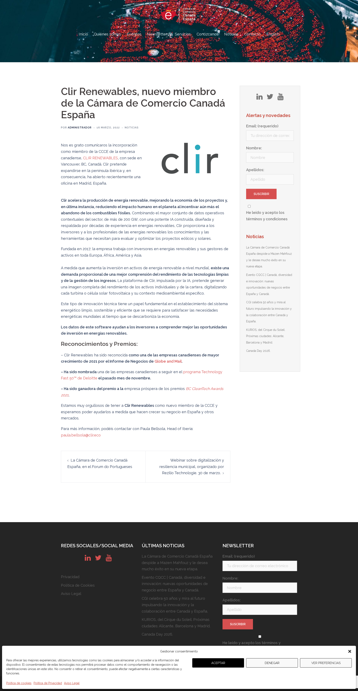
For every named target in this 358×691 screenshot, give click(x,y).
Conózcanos (207, 34)
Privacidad (70, 577)
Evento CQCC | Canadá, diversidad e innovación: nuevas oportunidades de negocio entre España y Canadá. (175, 583)
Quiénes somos (107, 34)
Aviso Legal (72, 683)
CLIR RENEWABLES (100, 158)
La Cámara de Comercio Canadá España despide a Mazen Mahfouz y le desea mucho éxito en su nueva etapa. (177, 562)
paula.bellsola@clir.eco (81, 435)
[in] (259, 98)
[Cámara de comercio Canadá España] (179, 15)
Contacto (252, 34)
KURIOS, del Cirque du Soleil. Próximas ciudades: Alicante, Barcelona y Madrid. (265, 336)
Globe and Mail (168, 361)
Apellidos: (255, 170)
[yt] (280, 98)
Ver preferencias (326, 663)
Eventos (134, 34)
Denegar (272, 663)
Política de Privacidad (48, 683)
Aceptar (218, 663)
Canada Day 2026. (258, 350)
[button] (350, 651)
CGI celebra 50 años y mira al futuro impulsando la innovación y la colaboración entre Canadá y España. (175, 604)
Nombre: (254, 148)
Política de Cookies (78, 585)
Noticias (231, 34)
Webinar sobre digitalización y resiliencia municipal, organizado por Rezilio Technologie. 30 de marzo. (191, 466)
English (272, 34)
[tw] (270, 98)
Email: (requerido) (262, 126)
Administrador (80, 127)
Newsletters (158, 34)
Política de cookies (18, 683)
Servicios (183, 34)
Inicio (83, 34)
